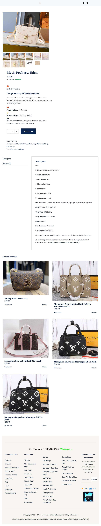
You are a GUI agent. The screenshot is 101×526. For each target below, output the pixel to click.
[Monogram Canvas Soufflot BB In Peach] (26, 338)
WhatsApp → (66, 449)
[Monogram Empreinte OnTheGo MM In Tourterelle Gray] (75, 281)
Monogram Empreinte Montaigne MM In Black (23, 418)
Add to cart (28, 131)
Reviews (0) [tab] (7, 163)
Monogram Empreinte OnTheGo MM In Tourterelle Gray (72, 305)
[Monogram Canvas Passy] (26, 278)
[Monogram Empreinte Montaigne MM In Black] (26, 394)
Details (45, 304)
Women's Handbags (17, 149)
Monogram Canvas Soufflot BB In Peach (22, 361)
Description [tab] (7, 159)
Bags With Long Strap (40, 144)
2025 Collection (20, 144)
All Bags (29, 144)
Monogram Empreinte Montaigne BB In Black (75, 362)
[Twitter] (88, 492)
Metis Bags (11, 146)
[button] (47, 14)
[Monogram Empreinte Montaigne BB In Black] (75, 339)
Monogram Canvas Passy (16, 298)
